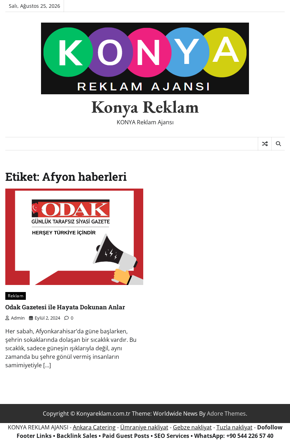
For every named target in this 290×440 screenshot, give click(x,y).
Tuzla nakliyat (234, 427)
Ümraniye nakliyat (144, 427)
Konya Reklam (145, 106)
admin (18, 318)
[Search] (278, 143)
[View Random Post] (264, 143)
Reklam (15, 295)
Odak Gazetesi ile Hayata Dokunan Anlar (65, 307)
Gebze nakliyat (192, 427)
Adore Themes (226, 413)
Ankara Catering (94, 427)
